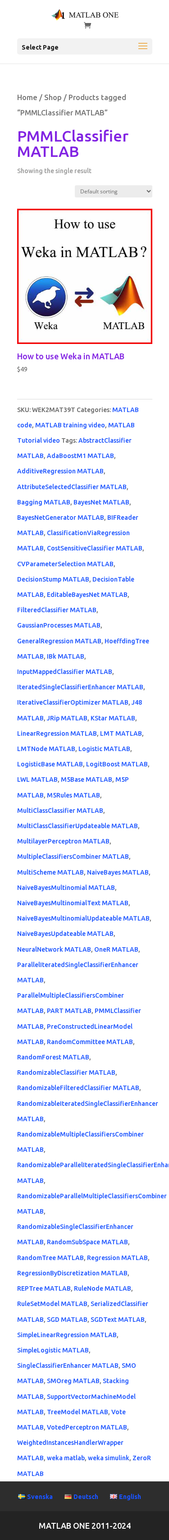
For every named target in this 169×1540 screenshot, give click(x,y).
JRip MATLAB (67, 718)
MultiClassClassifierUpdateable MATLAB (77, 826)
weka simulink (108, 1458)
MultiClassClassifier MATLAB (60, 810)
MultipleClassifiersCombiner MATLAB (73, 856)
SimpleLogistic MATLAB (53, 1350)
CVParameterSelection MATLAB (65, 564)
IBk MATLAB (65, 656)
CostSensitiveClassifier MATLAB (94, 548)
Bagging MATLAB (43, 502)
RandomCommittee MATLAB (90, 1041)
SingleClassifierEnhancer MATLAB (68, 1365)
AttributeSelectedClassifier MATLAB (72, 486)
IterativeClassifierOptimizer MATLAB (72, 702)
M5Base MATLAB (86, 779)
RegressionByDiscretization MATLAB (72, 1273)
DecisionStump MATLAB (53, 579)
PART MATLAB (69, 1010)
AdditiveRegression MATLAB (60, 471)
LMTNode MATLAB (46, 748)
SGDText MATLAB (118, 1319)
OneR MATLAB (116, 949)
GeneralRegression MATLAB (59, 641)
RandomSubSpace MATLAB (87, 1242)
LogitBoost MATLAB (117, 764)
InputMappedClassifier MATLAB (64, 671)
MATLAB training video (70, 425)
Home (27, 97)
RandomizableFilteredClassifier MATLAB (78, 1087)
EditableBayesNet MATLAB (87, 594)
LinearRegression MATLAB (57, 733)
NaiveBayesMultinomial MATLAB (66, 887)
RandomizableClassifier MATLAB (66, 1072)
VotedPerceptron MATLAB (87, 1427)
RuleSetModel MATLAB (52, 1303)
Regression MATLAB (117, 1257)
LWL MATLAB (37, 779)
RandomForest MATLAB (53, 1057)
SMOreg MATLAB (73, 1380)
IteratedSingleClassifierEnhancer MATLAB (80, 687)
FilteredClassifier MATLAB (56, 610)
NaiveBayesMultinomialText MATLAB (72, 903)
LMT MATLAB (121, 733)
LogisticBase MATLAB (50, 764)
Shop (53, 97)
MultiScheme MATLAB (50, 872)
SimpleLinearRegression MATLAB (67, 1334)
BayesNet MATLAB (101, 502)
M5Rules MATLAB (73, 795)
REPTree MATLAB (44, 1288)
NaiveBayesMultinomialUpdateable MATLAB (83, 918)
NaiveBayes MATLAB (118, 872)
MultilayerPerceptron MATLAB (63, 841)
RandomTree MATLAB (50, 1257)
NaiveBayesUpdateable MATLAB (65, 933)
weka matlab (66, 1458)
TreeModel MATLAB (77, 1412)
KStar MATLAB (113, 718)
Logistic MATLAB (104, 748)
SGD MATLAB (67, 1319)
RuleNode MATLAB (102, 1288)
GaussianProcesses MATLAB (58, 625)
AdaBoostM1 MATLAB (80, 455)
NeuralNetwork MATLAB (54, 949)
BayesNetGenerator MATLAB (60, 517)
